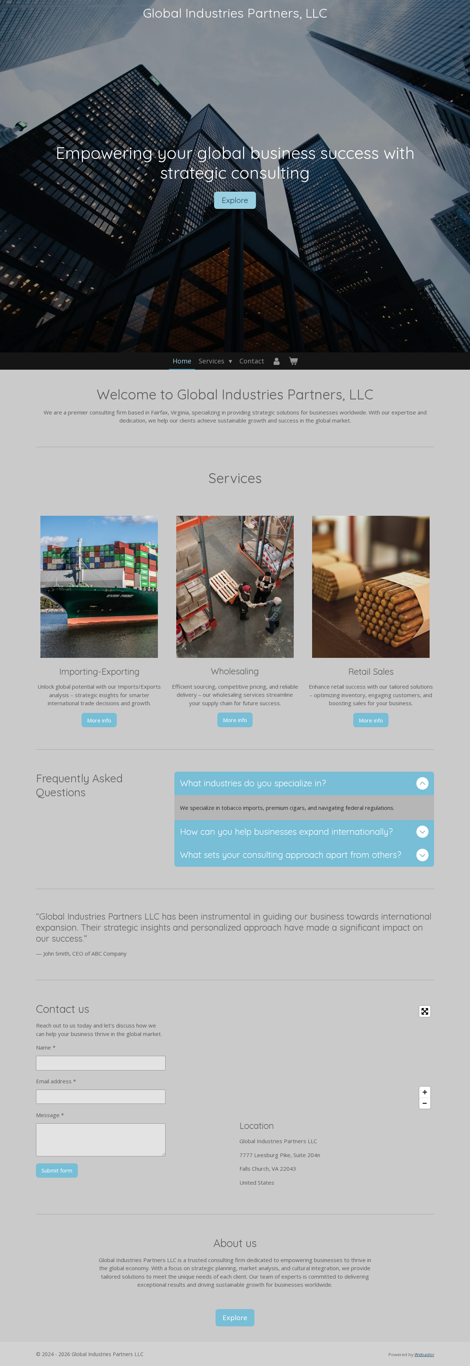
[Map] (336, 1057)
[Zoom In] (424, 1092)
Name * (45, 1047)
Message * (50, 1115)
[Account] (276, 361)
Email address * (56, 1081)
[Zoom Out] (424, 1103)
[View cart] (293, 361)
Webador (424, 1354)
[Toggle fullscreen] (424, 1011)
